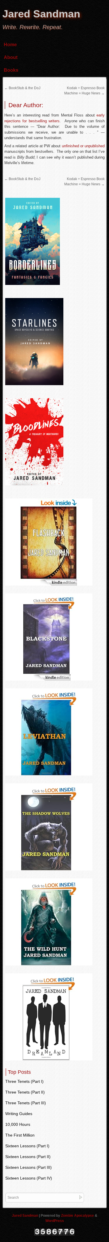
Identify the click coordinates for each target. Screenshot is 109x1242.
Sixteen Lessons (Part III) (28, 1167)
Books (11, 70)
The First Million (20, 1135)
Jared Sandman (41, 14)
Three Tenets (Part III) (25, 1103)
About (10, 57)
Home (10, 44)
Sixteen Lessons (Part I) (27, 1146)
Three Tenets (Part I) (24, 1081)
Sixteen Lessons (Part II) (28, 1156)
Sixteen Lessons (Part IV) (28, 1178)
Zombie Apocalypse (78, 1216)
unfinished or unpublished (83, 146)
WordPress (54, 1221)
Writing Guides (18, 1113)
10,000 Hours (17, 1124)
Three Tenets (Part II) (25, 1092)
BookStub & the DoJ (22, 88)
